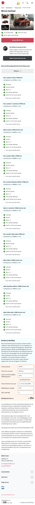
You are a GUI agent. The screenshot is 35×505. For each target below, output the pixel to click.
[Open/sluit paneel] (32, 472)
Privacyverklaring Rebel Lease (8, 494)
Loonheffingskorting (24, 379)
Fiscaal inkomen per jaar (8, 384)
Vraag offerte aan (17, 40)
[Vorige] (12, 22)
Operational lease (10, 7)
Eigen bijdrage (5, 392)
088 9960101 (7, 466)
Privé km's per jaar (7, 371)
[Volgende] (31, 22)
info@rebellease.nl (9, 463)
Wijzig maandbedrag (27, 502)
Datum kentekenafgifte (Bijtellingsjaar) (8, 375)
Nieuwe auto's (18, 7)
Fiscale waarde (5, 367)
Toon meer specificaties (12, 98)
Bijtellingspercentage (7, 388)
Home (2, 7)
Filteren (16, 71)
